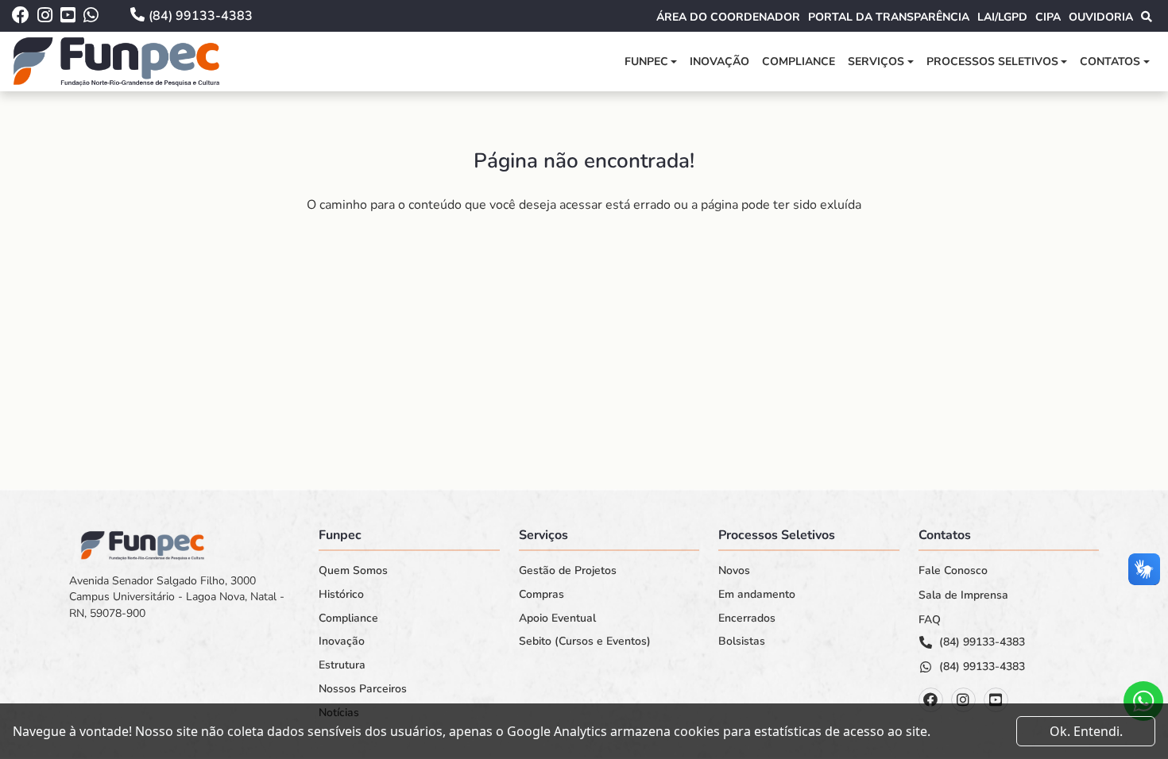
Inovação (719, 61)
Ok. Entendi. (1086, 731)
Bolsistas (741, 641)
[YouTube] (996, 700)
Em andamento (756, 595)
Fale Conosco (953, 571)
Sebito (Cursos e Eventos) (585, 641)
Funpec (646, 61)
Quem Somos (353, 571)
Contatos (1110, 61)
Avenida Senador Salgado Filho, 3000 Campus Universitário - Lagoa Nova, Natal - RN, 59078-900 (176, 597)
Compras (541, 595)
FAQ (930, 620)
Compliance (798, 61)
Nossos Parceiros (363, 689)
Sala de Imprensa (963, 595)
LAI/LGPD (1002, 17)
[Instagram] (963, 700)
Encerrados (746, 618)
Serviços (876, 61)
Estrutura (342, 665)
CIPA (1048, 17)
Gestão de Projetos (568, 571)
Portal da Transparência (888, 17)
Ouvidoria (1101, 17)
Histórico (341, 595)
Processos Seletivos (992, 61)
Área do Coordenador (728, 17)
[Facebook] (931, 700)
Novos (734, 571)
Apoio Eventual (557, 618)
